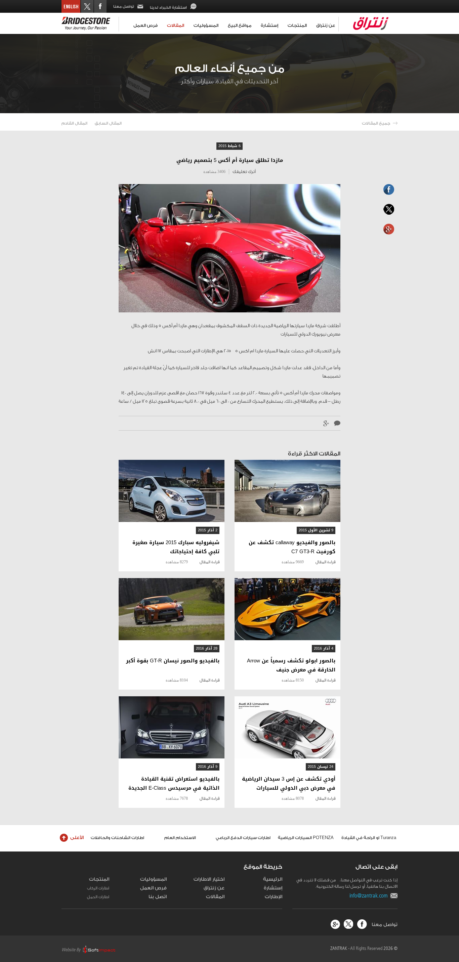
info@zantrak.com (369, 895)
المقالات (175, 25)
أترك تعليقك (244, 171)
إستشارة (269, 25)
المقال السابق (108, 123)
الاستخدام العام (180, 837)
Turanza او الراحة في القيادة (368, 837)
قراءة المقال (325, 562)
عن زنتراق (325, 25)
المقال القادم (74, 123)
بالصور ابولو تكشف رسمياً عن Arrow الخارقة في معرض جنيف (291, 665)
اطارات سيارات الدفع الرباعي (243, 837)
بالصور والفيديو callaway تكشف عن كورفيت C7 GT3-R (292, 547)
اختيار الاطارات (209, 879)
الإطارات (273, 897)
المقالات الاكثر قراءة (314, 453)
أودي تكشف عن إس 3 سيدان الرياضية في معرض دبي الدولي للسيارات (288, 784)
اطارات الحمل (98, 896)
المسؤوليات (206, 25)
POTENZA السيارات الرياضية (306, 837)
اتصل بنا (158, 897)
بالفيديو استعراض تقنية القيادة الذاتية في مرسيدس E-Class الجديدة (173, 784)
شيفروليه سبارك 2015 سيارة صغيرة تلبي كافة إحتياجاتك (175, 547)
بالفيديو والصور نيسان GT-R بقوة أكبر (172, 660)
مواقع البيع (239, 25)
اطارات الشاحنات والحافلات (117, 837)
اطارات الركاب (98, 888)
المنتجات (297, 25)
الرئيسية (272, 879)
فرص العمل (145, 25)
